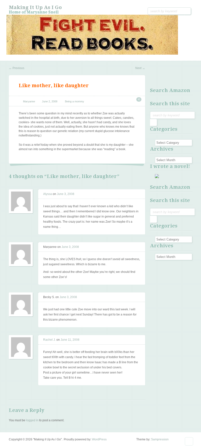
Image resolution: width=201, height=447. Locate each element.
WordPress (99, 439)
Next (140, 68)
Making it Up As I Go (35, 7)
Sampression (160, 439)
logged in (32, 420)
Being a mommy (74, 101)
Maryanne (29, 101)
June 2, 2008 (49, 101)
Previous (16, 68)
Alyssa (47, 194)
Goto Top (189, 441)
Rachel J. (49, 339)
